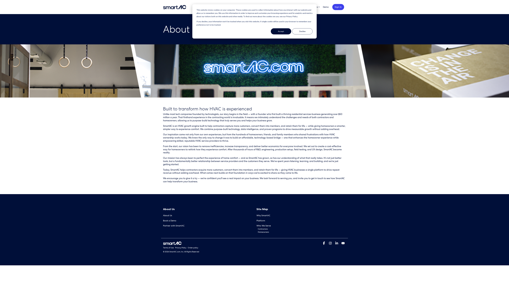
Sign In (338, 7)
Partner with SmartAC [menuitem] (174, 225)
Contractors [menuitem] (263, 229)
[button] (324, 243)
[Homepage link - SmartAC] (172, 243)
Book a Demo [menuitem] (169, 220)
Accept (281, 31)
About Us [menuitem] (167, 215)
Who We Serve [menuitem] (263, 225)
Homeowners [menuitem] (263, 232)
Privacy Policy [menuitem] (180, 247)
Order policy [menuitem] (193, 247)
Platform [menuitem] (260, 220)
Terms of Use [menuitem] (168, 247)
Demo (326, 7)
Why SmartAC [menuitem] (263, 215)
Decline (302, 31)
